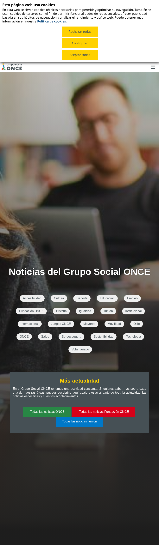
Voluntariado (80, 349)
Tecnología (133, 336)
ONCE (24, 336)
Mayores (89, 323)
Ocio (136, 323)
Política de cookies (51, 21)
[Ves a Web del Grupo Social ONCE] (12, 66)
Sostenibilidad (103, 336)
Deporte (81, 298)
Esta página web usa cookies (28, 5)
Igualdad (85, 311)
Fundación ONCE (31, 311)
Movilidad (114, 323)
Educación (107, 298)
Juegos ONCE (61, 323)
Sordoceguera (71, 336)
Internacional (30, 323)
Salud (45, 336)
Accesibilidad (32, 298)
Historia (61, 311)
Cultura (59, 298)
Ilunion (108, 311)
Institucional (133, 311)
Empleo (132, 298)
